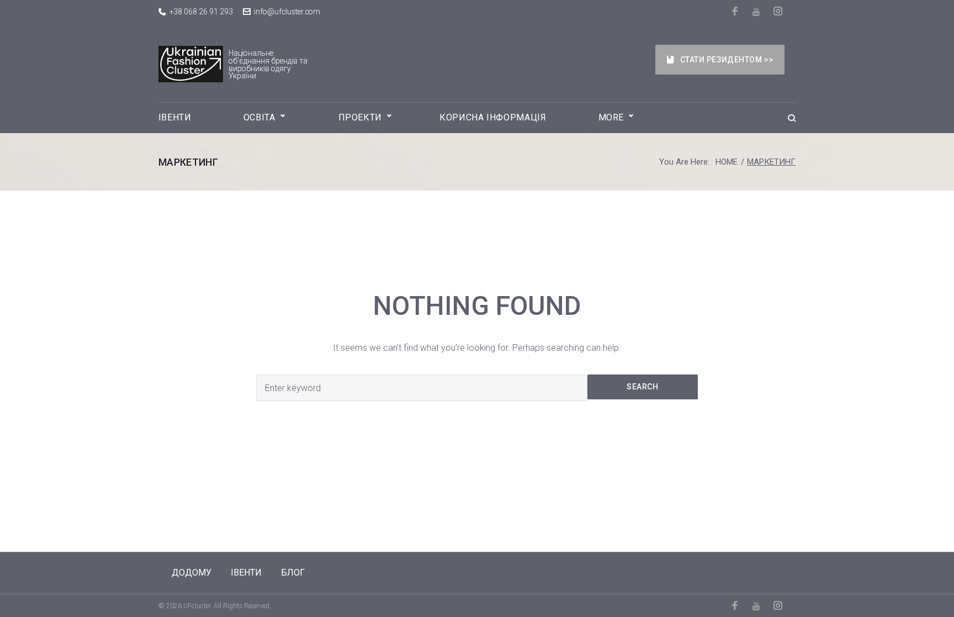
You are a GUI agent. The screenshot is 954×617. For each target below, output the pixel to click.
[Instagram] (778, 11)
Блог (293, 572)
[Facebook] (735, 11)
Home (727, 162)
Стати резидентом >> (727, 59)
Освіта (259, 117)
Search (642, 386)
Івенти (175, 117)
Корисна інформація (493, 117)
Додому (191, 572)
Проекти (360, 117)
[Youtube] (757, 11)
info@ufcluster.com (287, 11)
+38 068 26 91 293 (201, 11)
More (611, 117)
